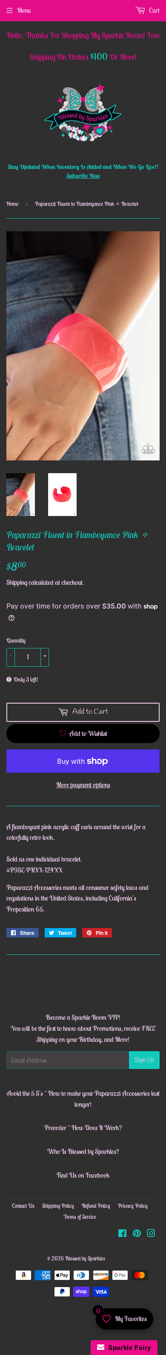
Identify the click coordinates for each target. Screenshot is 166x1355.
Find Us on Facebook (83, 1175)
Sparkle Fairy (128, 1347)
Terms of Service (79, 1216)
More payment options (83, 784)
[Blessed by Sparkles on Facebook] (122, 1234)
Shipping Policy (58, 1205)
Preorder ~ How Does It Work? (83, 1127)
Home (12, 204)
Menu (24, 10)
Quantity (16, 640)
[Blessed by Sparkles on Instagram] (151, 1234)
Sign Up (144, 1060)
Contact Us (23, 1205)
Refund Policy (96, 1205)
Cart (154, 10)
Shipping (16, 582)
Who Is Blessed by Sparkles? (83, 1151)
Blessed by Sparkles (85, 1258)
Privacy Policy (133, 1205)
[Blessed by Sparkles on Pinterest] (136, 1234)
